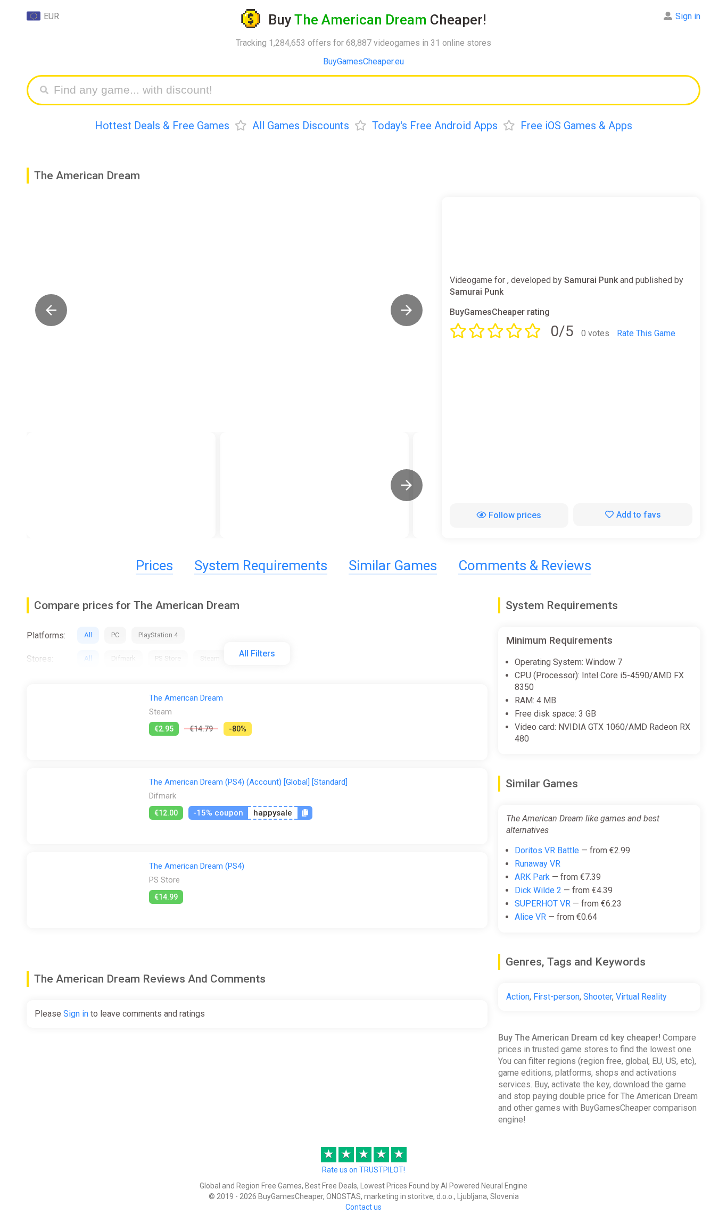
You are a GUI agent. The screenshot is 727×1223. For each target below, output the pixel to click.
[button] (51, 310)
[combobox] (371, 90)
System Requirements (260, 565)
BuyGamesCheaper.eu (363, 61)
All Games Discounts (300, 125)
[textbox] (371, 90)
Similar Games (393, 565)
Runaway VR (537, 864)
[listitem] (121, 485)
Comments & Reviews (524, 565)
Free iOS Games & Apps (576, 125)
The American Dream (186, 698)
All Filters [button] (257, 653)
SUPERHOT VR (543, 903)
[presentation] (407, 485)
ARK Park (532, 877)
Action (518, 997)
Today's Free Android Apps (435, 125)
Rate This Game (646, 333)
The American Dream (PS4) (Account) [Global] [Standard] (248, 782)
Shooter (597, 997)
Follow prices (515, 515)
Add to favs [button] (638, 515)
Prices (154, 565)
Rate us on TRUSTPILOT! (363, 1170)
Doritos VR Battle (547, 850)
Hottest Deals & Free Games (162, 125)
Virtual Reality (641, 997)
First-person (556, 997)
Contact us (363, 1207)
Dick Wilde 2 (538, 890)
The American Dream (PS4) (196, 866)
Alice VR (530, 917)
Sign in (687, 16)
